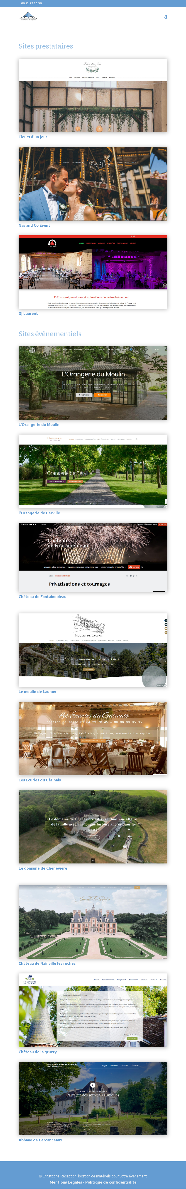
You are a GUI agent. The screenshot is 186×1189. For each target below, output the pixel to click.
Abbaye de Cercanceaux (40, 1140)
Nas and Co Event (34, 225)
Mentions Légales (66, 1182)
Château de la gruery (38, 1052)
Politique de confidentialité (111, 1182)
